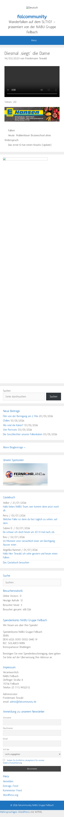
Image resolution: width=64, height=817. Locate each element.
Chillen (6, 420)
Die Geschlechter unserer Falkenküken (22, 434)
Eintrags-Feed (10, 785)
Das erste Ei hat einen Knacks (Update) (29, 144)
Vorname (7, 717)
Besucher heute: (12, 605)
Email (5, 739)
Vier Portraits (10, 429)
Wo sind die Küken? (13, 425)
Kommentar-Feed (12, 790)
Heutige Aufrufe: (11, 600)
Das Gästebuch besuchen (16, 562)
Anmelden (8, 781)
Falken (11, 130)
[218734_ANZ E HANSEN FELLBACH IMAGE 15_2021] (32, 120)
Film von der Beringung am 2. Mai (20, 416)
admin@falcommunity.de (23, 701)
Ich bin (6, 749)
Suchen (7, 390)
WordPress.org (10, 795)
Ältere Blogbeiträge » (14, 447)
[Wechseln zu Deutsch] (32, 7)
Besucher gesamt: (13, 609)
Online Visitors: (11, 595)
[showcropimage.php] (25, 484)
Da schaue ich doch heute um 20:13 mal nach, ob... (29, 532)
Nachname (8, 728)
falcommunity (32, 16)
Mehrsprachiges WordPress (15, 812)
